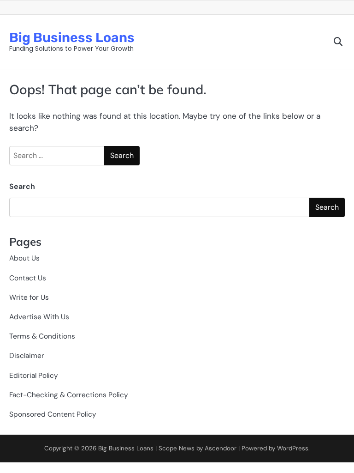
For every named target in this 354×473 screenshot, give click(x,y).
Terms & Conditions (42, 336)
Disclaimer (26, 355)
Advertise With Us (39, 316)
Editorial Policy (33, 375)
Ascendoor (220, 448)
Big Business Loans (72, 37)
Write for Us (29, 297)
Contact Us (27, 278)
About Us (24, 258)
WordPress (292, 448)
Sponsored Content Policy (52, 414)
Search (22, 186)
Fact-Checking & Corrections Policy (68, 395)
